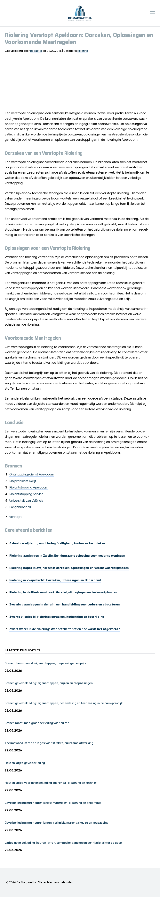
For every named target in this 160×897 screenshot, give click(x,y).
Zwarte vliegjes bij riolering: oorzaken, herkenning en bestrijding (56, 616)
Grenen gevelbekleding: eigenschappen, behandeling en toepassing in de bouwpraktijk (64, 703)
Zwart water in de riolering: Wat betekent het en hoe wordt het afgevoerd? (64, 628)
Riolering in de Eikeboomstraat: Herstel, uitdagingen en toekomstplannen (63, 592)
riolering (82, 51)
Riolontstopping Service (26, 494)
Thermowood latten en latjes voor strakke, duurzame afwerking (49, 743)
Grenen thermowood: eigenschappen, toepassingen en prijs (45, 663)
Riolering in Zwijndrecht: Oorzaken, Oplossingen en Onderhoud (55, 580)
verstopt (15, 517)
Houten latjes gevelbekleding (25, 762)
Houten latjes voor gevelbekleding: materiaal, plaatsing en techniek (51, 782)
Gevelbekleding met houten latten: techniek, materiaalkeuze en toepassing (56, 822)
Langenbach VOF (21, 507)
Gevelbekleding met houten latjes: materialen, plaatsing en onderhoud (53, 802)
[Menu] (152, 13)
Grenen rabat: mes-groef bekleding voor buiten (37, 722)
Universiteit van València (26, 501)
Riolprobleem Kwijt (22, 481)
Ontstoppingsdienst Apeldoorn (31, 474)
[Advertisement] (80, 83)
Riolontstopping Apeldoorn (28, 487)
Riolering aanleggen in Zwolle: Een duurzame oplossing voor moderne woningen (67, 555)
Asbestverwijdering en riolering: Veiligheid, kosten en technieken (57, 543)
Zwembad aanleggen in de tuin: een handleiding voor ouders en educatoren (64, 604)
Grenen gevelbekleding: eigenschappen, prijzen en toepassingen (48, 683)
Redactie (36, 51)
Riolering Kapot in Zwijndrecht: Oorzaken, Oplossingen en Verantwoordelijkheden (69, 567)
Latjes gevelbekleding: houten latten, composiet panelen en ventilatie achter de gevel (64, 842)
